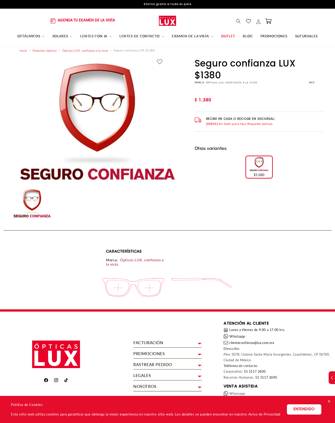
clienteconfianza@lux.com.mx (251, 343)
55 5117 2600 (254, 371)
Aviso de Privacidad (264, 414)
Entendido (304, 409)
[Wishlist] (248, 21)
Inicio (23, 50)
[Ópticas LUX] (168, 20)
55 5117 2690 (266, 377)
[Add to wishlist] (159, 62)
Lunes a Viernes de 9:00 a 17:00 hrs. (257, 330)
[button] (31, 36)
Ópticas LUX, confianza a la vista (85, 50)
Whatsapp (237, 336)
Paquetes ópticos (45, 50)
